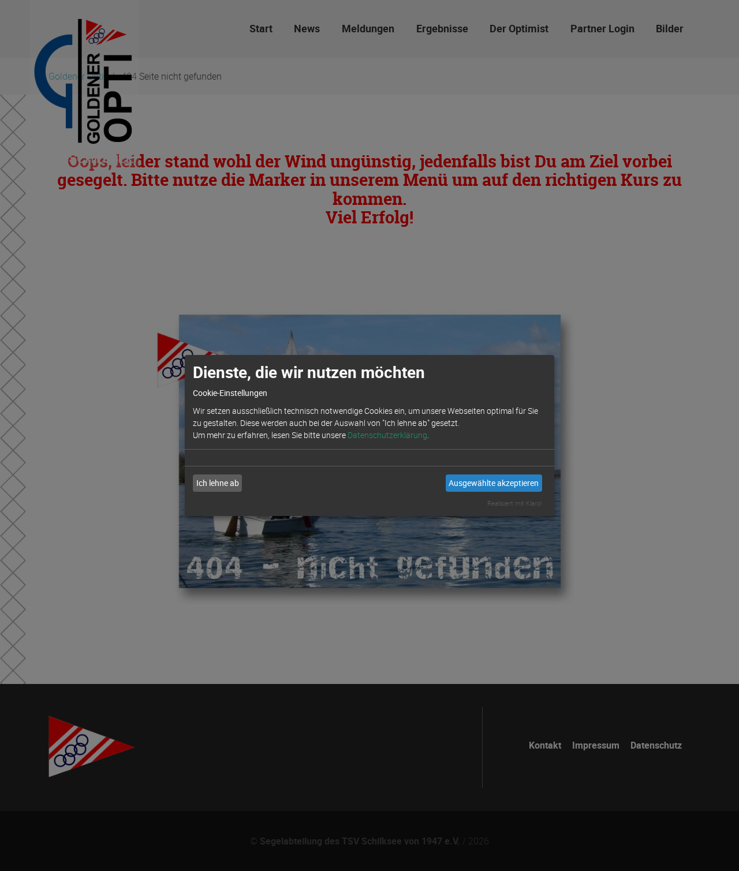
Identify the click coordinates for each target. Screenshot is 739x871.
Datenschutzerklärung (387, 434)
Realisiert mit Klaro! (514, 503)
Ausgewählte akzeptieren (494, 482)
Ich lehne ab (217, 482)
